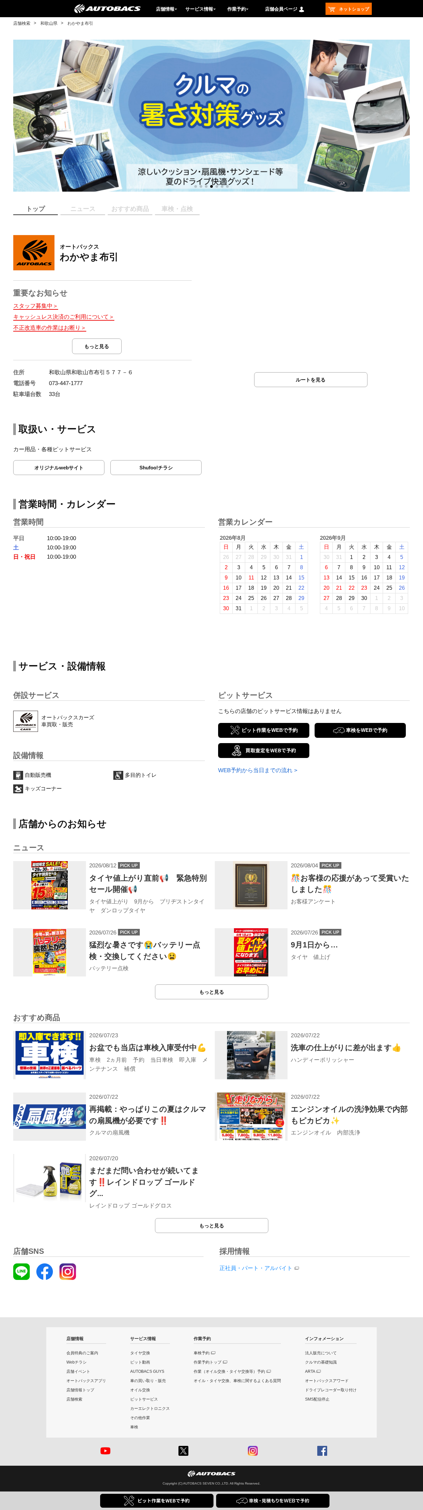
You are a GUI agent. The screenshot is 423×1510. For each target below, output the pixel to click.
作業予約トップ (207, 1362)
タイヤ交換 (140, 1353)
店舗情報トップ (80, 1390)
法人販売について (321, 1353)
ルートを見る (311, 379)
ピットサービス (144, 1399)
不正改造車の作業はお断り (47, 328)
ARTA (310, 1371)
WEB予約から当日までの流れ (255, 770)
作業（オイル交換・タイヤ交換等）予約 (229, 1371)
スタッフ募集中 (33, 306)
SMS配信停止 (317, 1399)
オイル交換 (140, 1390)
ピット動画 (140, 1362)
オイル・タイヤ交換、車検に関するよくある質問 (237, 1380)
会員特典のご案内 (82, 1353)
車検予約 (202, 1353)
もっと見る (96, 346)
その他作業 (140, 1417)
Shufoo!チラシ (156, 467)
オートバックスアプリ (86, 1380)
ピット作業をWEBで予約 (270, 730)
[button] (195, 186)
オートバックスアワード (327, 1380)
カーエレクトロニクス (150, 1408)
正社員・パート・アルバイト (255, 1268)
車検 (134, 1427)
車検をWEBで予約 (366, 730)
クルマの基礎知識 (321, 1362)
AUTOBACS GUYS (147, 1371)
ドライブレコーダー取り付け (331, 1390)
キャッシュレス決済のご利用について (61, 317)
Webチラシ (76, 1362)
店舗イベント (78, 1371)
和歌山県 (49, 23)
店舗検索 (21, 23)
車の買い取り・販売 (148, 1380)
